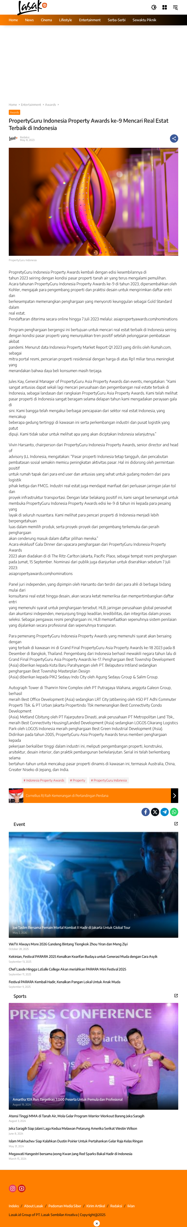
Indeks (14, 1206)
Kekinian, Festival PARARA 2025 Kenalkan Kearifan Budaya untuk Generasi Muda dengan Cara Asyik (83, 956)
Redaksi (24, 137)
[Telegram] (164, 812)
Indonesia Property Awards (45, 780)
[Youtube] (22, 1188)
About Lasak (33, 1206)
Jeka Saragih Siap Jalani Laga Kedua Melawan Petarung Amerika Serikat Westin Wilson (73, 1128)
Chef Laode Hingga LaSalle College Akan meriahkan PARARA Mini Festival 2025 (67, 969)
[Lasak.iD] (32, 7)
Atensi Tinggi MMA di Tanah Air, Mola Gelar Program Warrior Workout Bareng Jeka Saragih (76, 1116)
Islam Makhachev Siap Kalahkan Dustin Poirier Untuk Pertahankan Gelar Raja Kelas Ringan (76, 1141)
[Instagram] (13, 1188)
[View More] (176, 823)
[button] (154, 7)
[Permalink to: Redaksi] (14, 138)
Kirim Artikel (95, 1206)
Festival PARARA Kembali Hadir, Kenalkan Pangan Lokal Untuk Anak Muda (64, 982)
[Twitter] (155, 812)
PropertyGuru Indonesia (110, 780)
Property (79, 780)
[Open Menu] (165, 7)
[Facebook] (145, 812)
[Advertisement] (93, 66)
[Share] (174, 138)
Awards (14, 112)
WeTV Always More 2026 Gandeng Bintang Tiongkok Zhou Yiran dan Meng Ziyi (68, 944)
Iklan (131, 1206)
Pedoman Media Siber (64, 1206)
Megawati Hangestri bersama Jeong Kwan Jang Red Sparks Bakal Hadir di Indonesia (70, 1154)
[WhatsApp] (174, 812)
